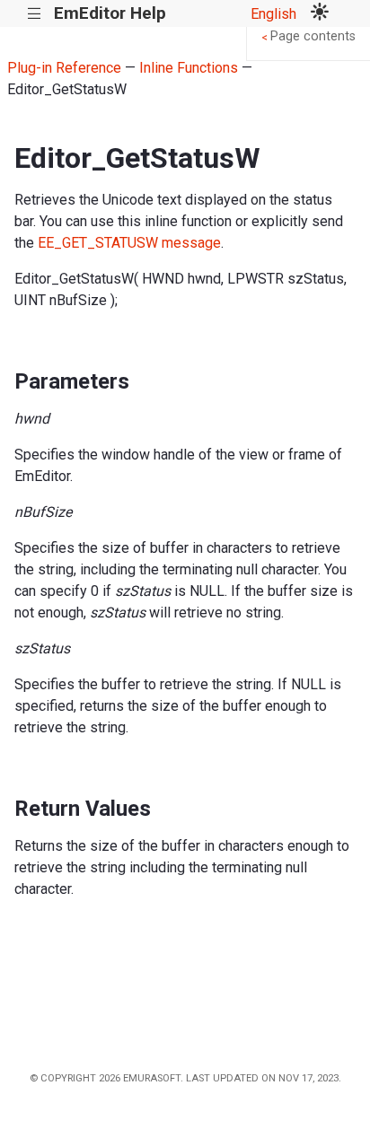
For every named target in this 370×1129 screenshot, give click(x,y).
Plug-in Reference (64, 67)
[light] (320, 13)
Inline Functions (188, 67)
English (273, 13)
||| (34, 14)
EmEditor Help (110, 13)
